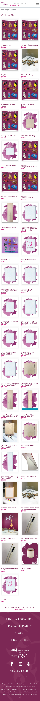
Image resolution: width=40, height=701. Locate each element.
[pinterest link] (28, 664)
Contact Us (20, 677)
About (20, 633)
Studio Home (14, 3)
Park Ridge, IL (6, 9)
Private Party (20, 626)
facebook (12, 664)
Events (23, 3)
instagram (20, 664)
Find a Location (20, 619)
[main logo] (4, 3)
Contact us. (20, 609)
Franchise (20, 639)
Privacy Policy (20, 671)
